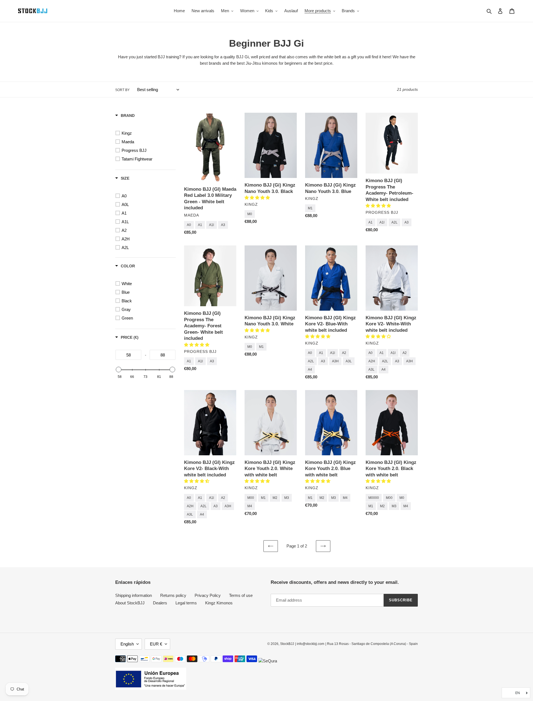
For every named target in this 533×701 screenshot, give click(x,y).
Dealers (160, 603)
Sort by (122, 90)
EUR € (156, 644)
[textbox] (128, 355)
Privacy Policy (208, 595)
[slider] (118, 369)
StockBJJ (287, 644)
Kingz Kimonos (219, 603)
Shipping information (133, 595)
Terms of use (241, 595)
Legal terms (186, 603)
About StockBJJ (130, 603)
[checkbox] (146, 133)
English (127, 644)
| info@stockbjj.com (309, 644)
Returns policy (173, 595)
